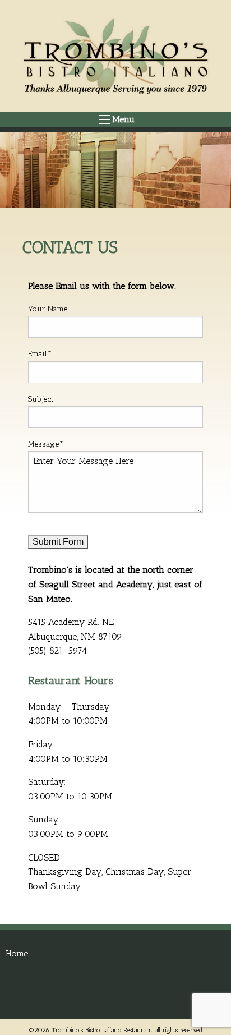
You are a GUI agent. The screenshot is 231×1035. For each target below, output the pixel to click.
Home (17, 953)
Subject (41, 399)
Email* (40, 353)
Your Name (47, 309)
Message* (45, 444)
